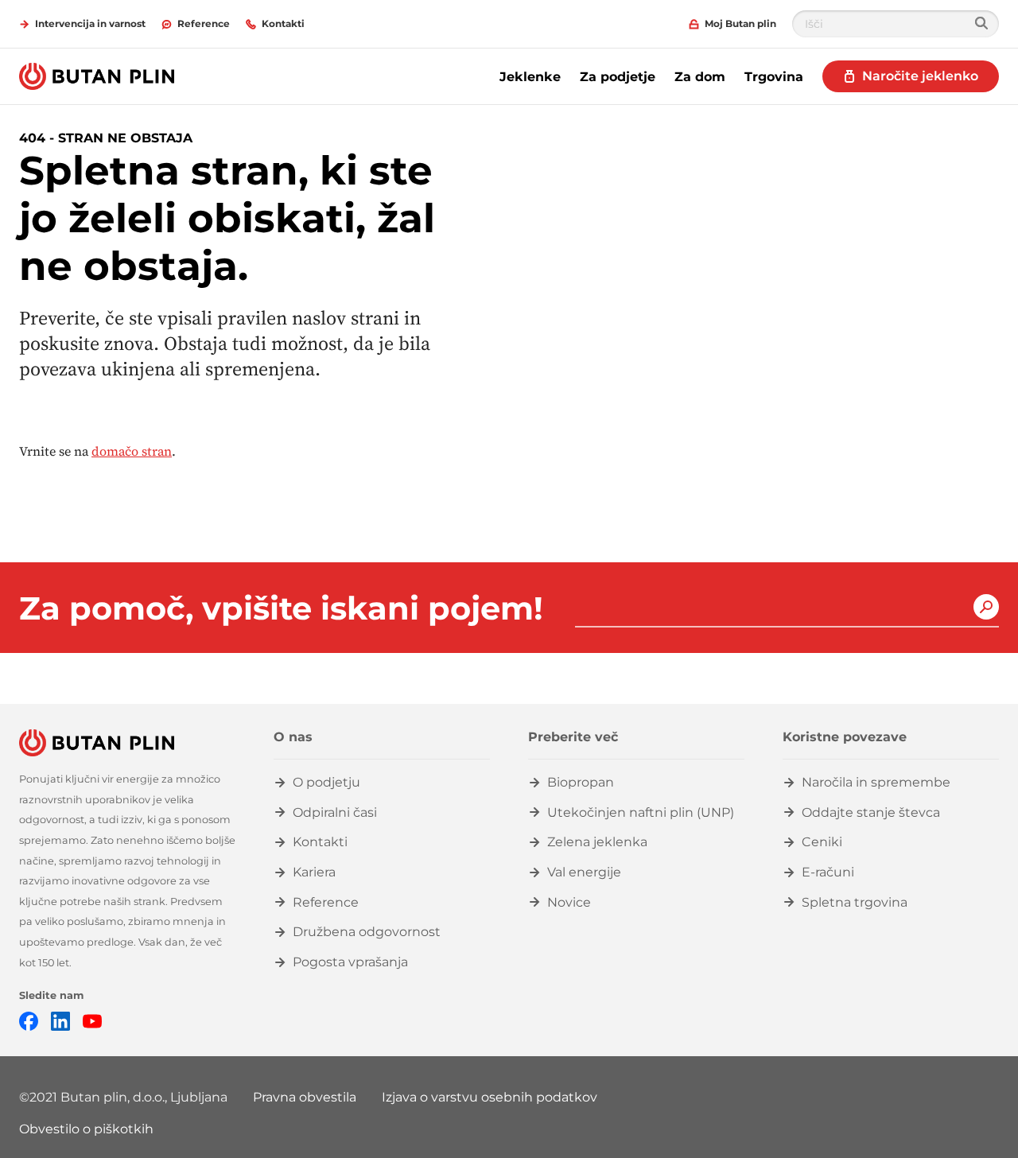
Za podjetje (617, 76)
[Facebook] (28, 1020)
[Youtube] (92, 1020)
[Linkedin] (60, 1020)
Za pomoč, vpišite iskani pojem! (281, 608)
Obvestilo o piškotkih (86, 1129)
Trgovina (773, 76)
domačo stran (131, 451)
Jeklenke (530, 76)
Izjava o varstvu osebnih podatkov (489, 1097)
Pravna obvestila (304, 1097)
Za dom (699, 76)
